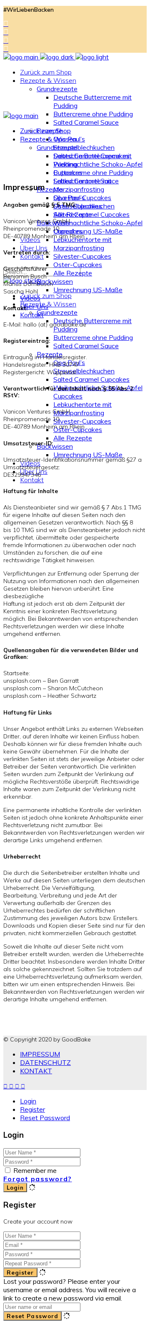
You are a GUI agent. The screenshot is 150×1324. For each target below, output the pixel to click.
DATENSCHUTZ (45, 1062)
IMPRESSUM (40, 1054)
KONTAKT (36, 1071)
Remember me (35, 1170)
